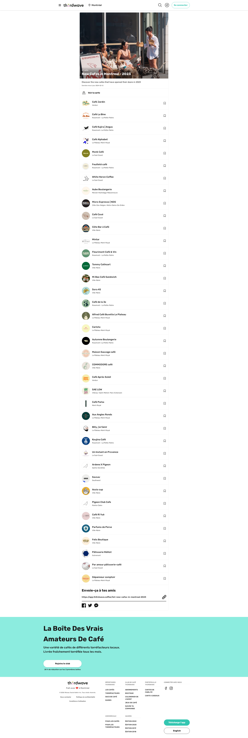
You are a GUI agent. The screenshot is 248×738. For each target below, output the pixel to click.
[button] (164, 103)
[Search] (159, 5)
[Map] (167, 5)
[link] (181, 5)
